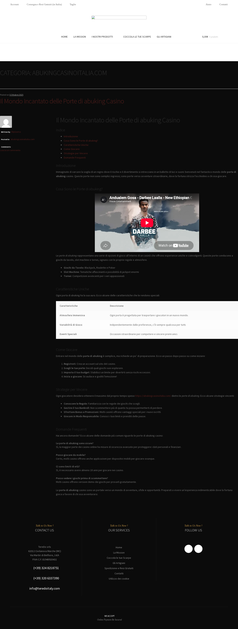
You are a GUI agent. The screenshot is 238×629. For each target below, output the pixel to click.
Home (119, 547)
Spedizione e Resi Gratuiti (118, 568)
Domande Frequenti (75, 157)
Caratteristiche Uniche (76, 145)
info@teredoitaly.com (44, 588)
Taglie (73, 4)
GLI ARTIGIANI (164, 36)
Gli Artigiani (119, 563)
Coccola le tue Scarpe (119, 557)
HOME (64, 36)
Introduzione (71, 136)
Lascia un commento (10, 150)
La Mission (119, 552)
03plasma (16, 131)
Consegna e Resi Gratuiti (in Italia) (44, 4)
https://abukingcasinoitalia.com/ (153, 395)
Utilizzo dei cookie (119, 578)
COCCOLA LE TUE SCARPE (137, 36)
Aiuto (208, 4)
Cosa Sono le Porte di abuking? (81, 140)
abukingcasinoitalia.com (22, 139)
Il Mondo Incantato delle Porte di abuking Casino (62, 101)
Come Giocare (72, 149)
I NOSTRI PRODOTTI (102, 36)
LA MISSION (79, 36)
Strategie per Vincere (76, 153)
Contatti (223, 4)
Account (14, 4)
